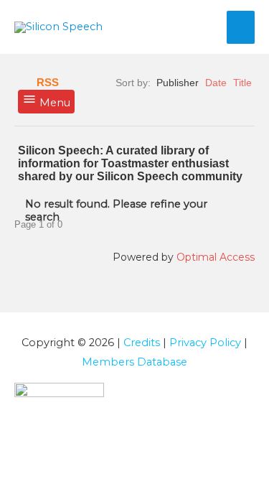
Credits (141, 342)
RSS (48, 82)
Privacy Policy (205, 342)
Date (216, 82)
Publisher (177, 82)
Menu (53, 102)
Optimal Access (215, 257)
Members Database (134, 361)
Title (242, 82)
